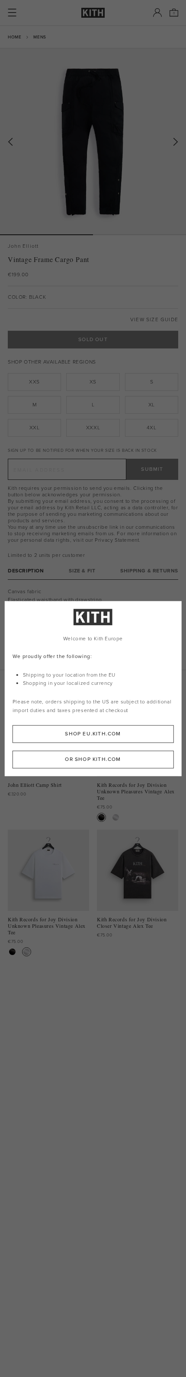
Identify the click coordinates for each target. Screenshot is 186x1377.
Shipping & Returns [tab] (149, 571)
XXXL (93, 427)
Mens (39, 37)
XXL (34, 427)
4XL (151, 427)
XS (93, 382)
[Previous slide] (10, 142)
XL (151, 405)
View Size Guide (154, 319)
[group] (93, 141)
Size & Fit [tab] (82, 571)
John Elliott (23, 246)
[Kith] (93, 13)
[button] (139, 234)
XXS (34, 382)
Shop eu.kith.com (93, 734)
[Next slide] (175, 142)
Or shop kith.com (93, 759)
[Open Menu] (12, 12)
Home (14, 37)
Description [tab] (26, 571)
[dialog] (93, 688)
